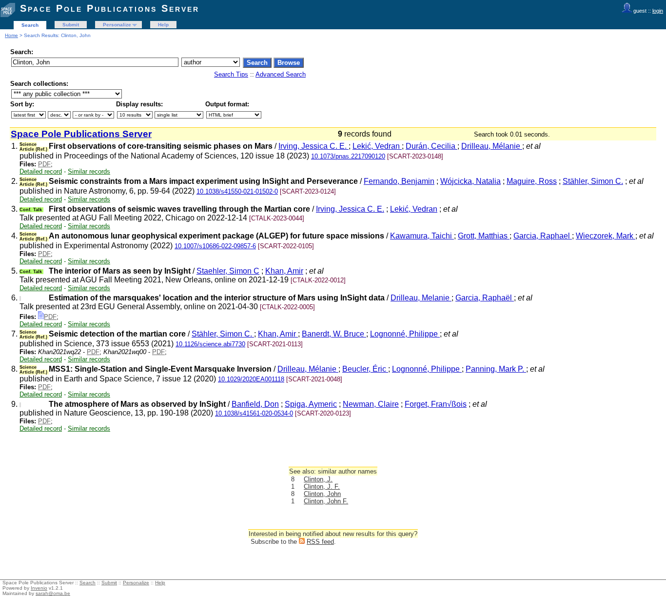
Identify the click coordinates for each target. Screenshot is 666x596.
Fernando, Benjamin (399, 181)
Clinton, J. (318, 479)
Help (163, 24)
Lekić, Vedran (377, 146)
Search (30, 25)
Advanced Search (280, 74)
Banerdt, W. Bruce (334, 334)
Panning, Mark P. (496, 369)
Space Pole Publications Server (109, 8)
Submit (70, 24)
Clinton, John (322, 493)
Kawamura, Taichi (422, 236)
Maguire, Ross (532, 181)
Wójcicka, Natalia (470, 181)
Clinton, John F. (326, 501)
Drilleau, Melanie (421, 298)
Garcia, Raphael (542, 236)
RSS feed (320, 541)
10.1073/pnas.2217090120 (348, 156)
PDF (44, 164)
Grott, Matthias (483, 236)
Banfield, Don (255, 404)
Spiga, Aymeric (311, 404)
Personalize (117, 24)
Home (11, 35)
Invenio (39, 588)
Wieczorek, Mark (605, 236)
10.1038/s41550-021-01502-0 (237, 191)
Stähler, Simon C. (593, 181)
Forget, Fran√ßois (436, 404)
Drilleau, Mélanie (491, 146)
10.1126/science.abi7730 (210, 344)
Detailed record (41, 171)
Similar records (89, 171)
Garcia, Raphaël (484, 298)
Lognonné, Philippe (405, 334)
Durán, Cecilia (431, 146)
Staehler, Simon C (227, 271)
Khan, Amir (284, 271)
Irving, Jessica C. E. (313, 146)
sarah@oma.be (53, 593)
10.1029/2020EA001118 (251, 379)
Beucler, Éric (365, 369)
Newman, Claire (371, 404)
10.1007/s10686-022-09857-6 (215, 246)
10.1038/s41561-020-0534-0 (254, 413)
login (657, 11)
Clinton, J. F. (322, 486)
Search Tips (231, 74)
